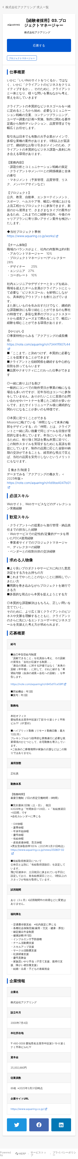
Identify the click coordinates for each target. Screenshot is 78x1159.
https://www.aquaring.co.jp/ (27, 1109)
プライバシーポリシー (64, 1153)
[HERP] (20, 1153)
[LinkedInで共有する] (61, 1124)
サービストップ (38, 1153)
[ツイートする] (17, 1124)
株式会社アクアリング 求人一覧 (27, 7)
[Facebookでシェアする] (39, 1124)
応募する (39, 45)
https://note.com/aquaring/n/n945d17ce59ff (37, 684)
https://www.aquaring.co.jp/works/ (31, 236)
